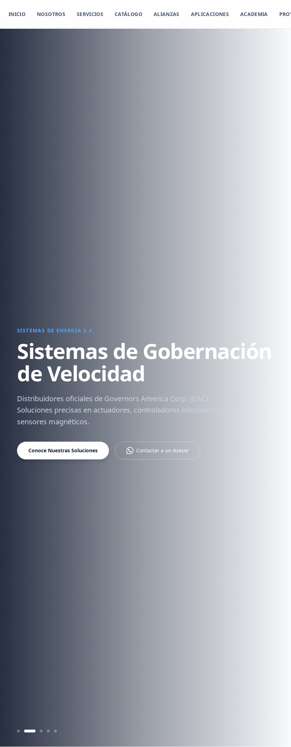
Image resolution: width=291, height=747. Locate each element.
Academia (254, 14)
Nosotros (51, 14)
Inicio (17, 14)
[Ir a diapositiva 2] (29, 731)
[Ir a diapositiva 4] (48, 731)
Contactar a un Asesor (162, 450)
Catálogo (128, 14)
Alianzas (167, 14)
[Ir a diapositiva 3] (41, 731)
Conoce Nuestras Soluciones (63, 450)
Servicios (90, 14)
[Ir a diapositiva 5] (55, 731)
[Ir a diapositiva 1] (18, 731)
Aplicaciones (210, 14)
